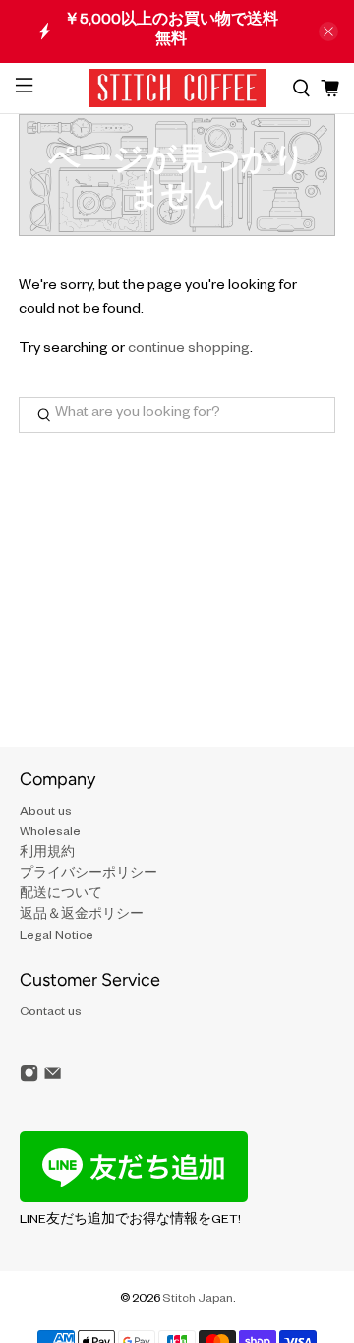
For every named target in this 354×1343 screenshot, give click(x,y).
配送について (61, 895)
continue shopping (189, 350)
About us (46, 813)
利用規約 (47, 854)
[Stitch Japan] (177, 88)
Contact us (51, 1013)
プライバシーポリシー (88, 875)
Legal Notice (56, 937)
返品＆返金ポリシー (82, 916)
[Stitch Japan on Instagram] (29, 1081)
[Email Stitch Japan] (52, 1081)
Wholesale (50, 833)
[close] (328, 31)
